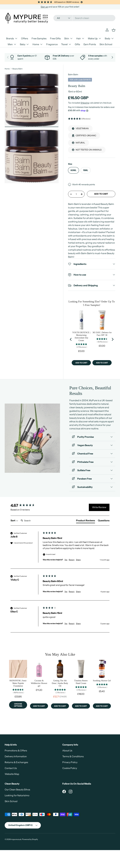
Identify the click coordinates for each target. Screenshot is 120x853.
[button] (91, 119)
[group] (26, 505)
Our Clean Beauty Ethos (17, 789)
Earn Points (90, 44)
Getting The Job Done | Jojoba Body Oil (60, 683)
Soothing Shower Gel (102, 681)
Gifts (77, 44)
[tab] (85, 521)
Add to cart (101, 194)
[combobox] (84, 18)
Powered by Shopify (30, 839)
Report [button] (71, 560)
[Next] (112, 339)
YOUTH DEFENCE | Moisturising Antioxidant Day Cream (81, 336)
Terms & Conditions (73, 756)
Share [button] (78, 560)
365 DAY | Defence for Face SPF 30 (102, 333)
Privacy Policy (69, 762)
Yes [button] (65, 560)
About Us (67, 750)
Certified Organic (86, 135)
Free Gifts (55, 38)
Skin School (106, 44)
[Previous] (71, 339)
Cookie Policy (69, 768)
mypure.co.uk (16, 839)
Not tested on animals (89, 149)
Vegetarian (82, 128)
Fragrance (52, 44)
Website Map (12, 773)
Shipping (85, 102)
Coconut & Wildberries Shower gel (39, 683)
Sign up (44, 6)
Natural (80, 142)
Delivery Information (16, 756)
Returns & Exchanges (16, 762)
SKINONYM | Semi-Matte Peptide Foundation (18, 683)
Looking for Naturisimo (17, 795)
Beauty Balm (17, 69)
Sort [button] (13, 520)
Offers (24, 38)
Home (7, 69)
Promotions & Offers (16, 750)
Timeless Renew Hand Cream (81, 682)
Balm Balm (73, 74)
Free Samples (39, 38)
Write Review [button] (99, 507)
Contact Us (11, 768)
